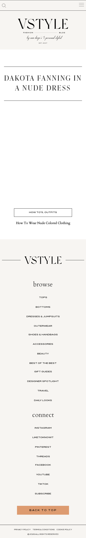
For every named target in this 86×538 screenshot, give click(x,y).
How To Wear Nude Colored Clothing (43, 223)
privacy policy (22, 530)
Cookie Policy (64, 530)
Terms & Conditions (44, 530)
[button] (4, 6)
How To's (36, 212)
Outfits (50, 212)
